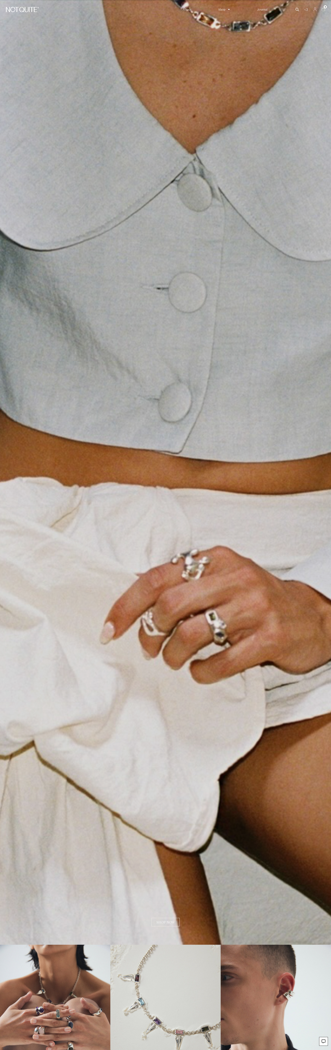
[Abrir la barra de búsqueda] (297, 9)
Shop (221, 9)
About (187, 9)
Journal (262, 9)
